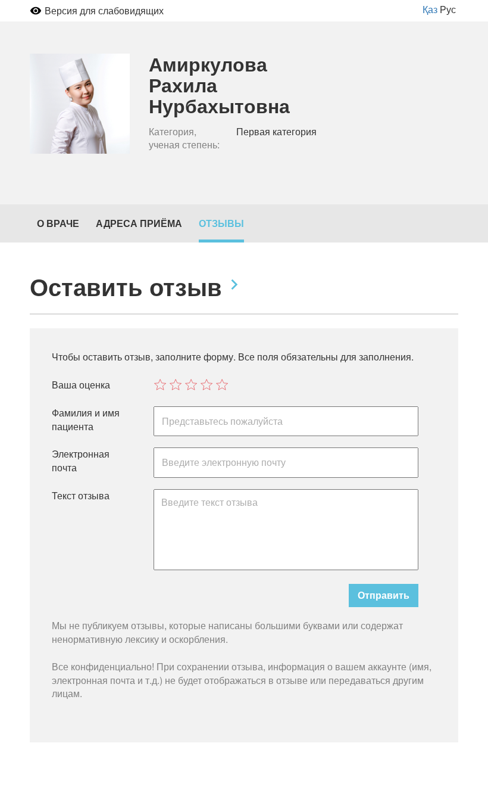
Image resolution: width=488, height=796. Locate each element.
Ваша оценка (81, 384)
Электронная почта (81, 460)
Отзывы (221, 223)
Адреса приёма (139, 223)
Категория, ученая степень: (184, 138)
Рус (448, 9)
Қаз (430, 9)
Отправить (383, 595)
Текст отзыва (81, 495)
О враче (58, 223)
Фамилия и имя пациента (86, 419)
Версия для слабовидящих (104, 10)
